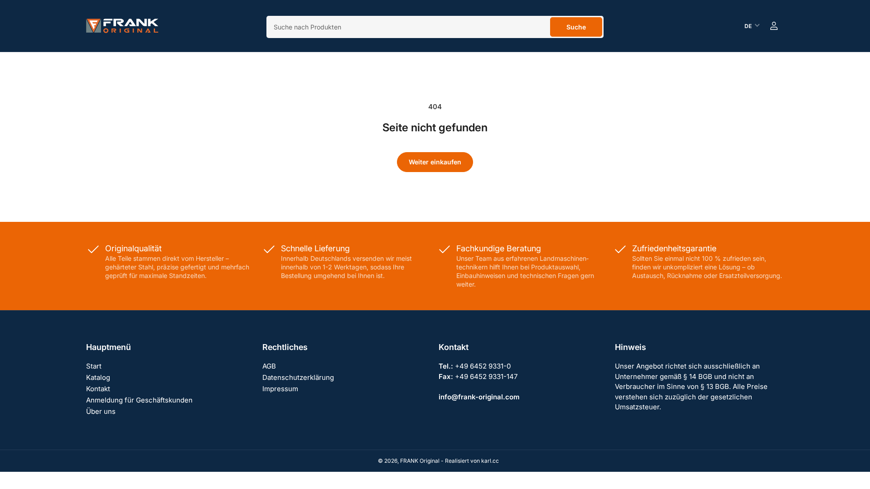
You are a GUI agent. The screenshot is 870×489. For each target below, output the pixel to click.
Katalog (98, 377)
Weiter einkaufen (435, 162)
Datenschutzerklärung (298, 377)
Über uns (101, 411)
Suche (576, 27)
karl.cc (490, 460)
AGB (269, 366)
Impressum (280, 388)
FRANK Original (420, 460)
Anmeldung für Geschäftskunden (139, 400)
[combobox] (435, 27)
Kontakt (98, 388)
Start (94, 366)
